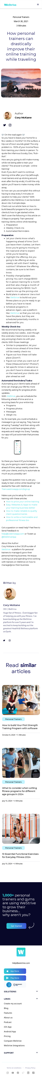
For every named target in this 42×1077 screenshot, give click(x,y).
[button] (38, 4)
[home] (9, 4)
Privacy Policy (30, 1068)
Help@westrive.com (21, 963)
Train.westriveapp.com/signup (16, 489)
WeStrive (14, 297)
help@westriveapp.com (13, 534)
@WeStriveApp (9, 537)
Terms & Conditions (14, 1068)
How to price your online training (22, 501)
